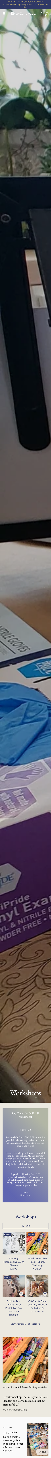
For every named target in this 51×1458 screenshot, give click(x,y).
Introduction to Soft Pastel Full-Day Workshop (37, 1262)
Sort (28, 1225)
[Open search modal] (41, 13)
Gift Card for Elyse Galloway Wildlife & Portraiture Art (37, 1304)
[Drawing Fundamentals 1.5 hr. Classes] (14, 1243)
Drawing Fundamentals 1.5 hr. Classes (13, 1262)
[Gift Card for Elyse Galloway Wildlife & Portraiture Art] (37, 1286)
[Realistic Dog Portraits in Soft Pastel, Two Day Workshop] (14, 1286)
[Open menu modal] (4, 13)
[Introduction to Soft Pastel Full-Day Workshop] (37, 1243)
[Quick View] (21, 1251)
